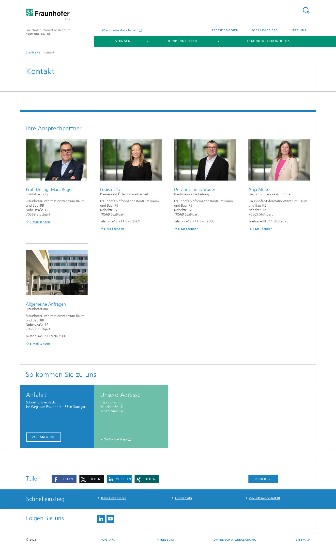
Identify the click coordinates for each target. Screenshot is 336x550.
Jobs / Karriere (264, 30)
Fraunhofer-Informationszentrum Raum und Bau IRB (48, 31)
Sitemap (303, 539)
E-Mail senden (40, 222)
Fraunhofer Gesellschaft (120, 30)
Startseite (33, 52)
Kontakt (108, 539)
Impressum (164, 539)
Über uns (298, 30)
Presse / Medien (225, 30)
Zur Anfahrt (43, 437)
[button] (64, 479)
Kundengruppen (182, 41)
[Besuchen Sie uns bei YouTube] (110, 519)
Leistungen (121, 41)
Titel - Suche (306, 10)
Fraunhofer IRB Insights (268, 41)
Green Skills (183, 498)
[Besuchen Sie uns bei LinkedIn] (101, 519)
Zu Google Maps (115, 439)
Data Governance (113, 498)
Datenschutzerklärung (235, 539)
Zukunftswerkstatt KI (264, 498)
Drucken (263, 479)
